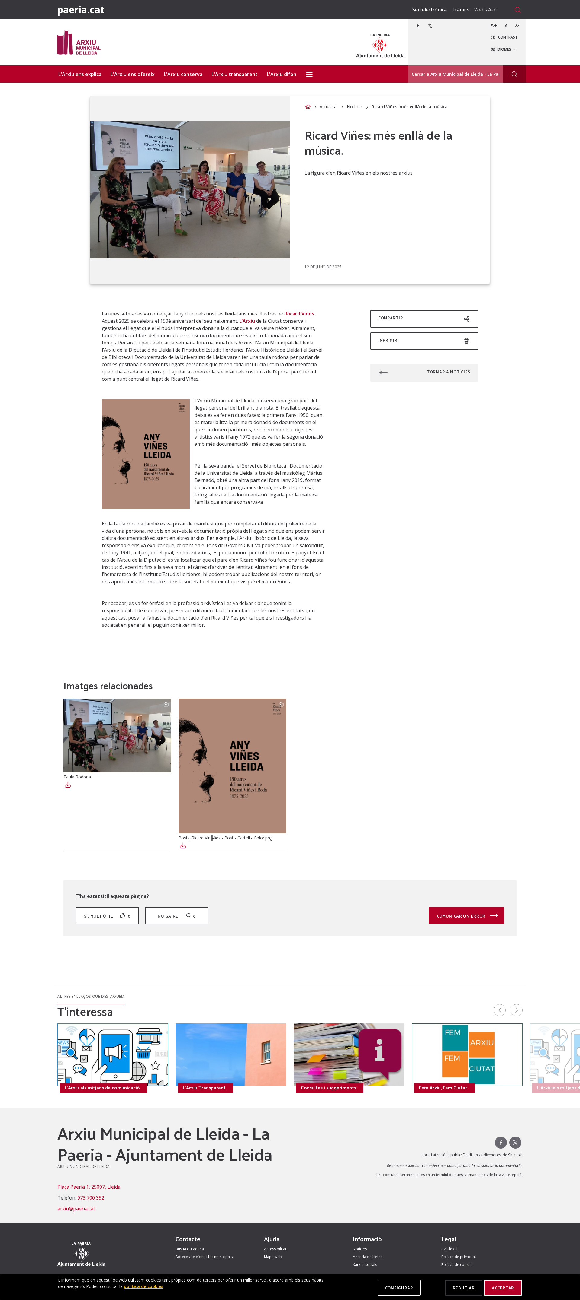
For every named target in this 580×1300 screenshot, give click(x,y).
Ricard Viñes (300, 313)
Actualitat (329, 106)
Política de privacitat (458, 1256)
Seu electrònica (429, 9)
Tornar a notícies (448, 372)
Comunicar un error (462, 916)
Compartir (390, 318)
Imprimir (388, 340)
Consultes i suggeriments (328, 1087)
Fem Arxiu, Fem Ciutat (443, 1087)
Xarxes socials (365, 1264)
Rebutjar (464, 1288)
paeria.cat (81, 9)
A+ (494, 25)
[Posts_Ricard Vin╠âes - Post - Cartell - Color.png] (232, 766)
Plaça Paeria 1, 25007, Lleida (89, 1187)
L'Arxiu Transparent (204, 1087)
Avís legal (449, 1248)
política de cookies (143, 1286)
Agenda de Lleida (368, 1256)
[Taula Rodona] (117, 735)
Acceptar (503, 1288)
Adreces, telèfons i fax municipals (204, 1256)
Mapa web (273, 1256)
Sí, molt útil (107, 916)
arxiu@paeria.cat (76, 1208)
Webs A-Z (485, 9)
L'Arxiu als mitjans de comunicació (102, 1087)
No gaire (177, 916)
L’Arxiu (247, 321)
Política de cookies (457, 1264)
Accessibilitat (275, 1248)
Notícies (355, 106)
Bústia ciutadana (190, 1248)
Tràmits (460, 9)
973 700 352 (90, 1197)
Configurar (399, 1288)
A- (517, 25)
